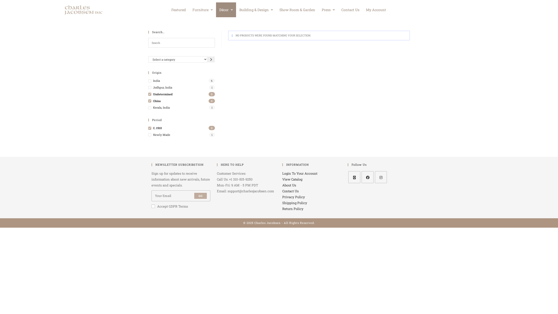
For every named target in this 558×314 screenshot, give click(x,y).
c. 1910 (157, 128)
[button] (202, 9)
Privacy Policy (293, 197)
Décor (224, 9)
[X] (354, 177)
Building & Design (254, 9)
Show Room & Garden (297, 9)
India (156, 81)
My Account (376, 9)
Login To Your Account (299, 173)
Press (326, 9)
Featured (178, 9)
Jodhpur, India (162, 87)
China (157, 101)
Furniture (200, 9)
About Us (289, 185)
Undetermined (163, 94)
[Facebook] (368, 177)
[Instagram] (381, 177)
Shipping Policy (294, 203)
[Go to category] (211, 59)
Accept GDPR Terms (172, 206)
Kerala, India (161, 107)
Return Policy (292, 208)
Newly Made (161, 135)
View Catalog (292, 179)
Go (200, 196)
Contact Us (350, 9)
